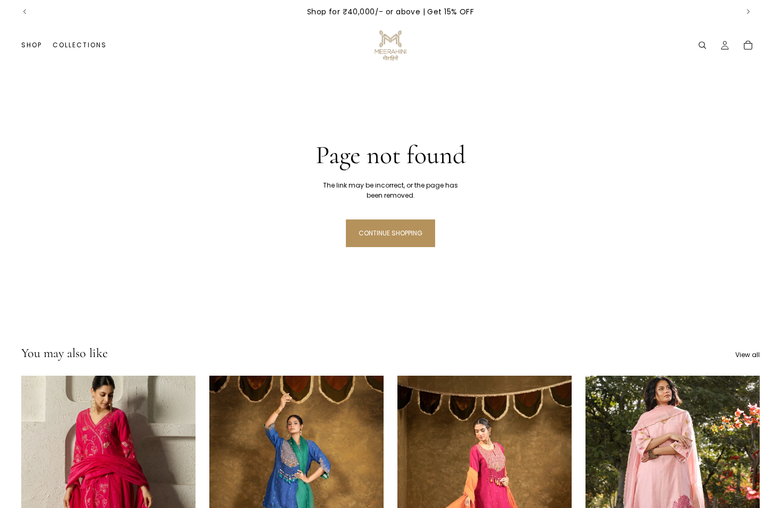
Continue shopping (390, 233)
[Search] (702, 45)
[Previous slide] (25, 11)
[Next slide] (748, 11)
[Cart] (748, 45)
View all (747, 354)
